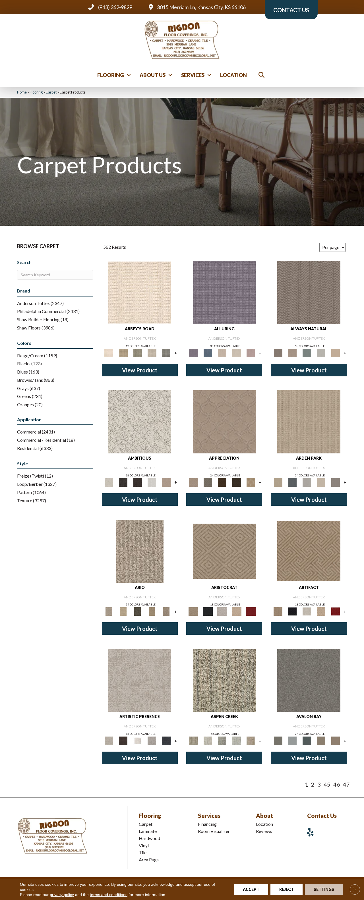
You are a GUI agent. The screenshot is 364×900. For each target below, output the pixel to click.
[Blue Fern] (306, 352)
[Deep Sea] (166, 740)
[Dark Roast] (137, 482)
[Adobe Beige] (140, 550)
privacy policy (62, 894)
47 (346, 784)
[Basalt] (222, 352)
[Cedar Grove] (224, 680)
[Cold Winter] (152, 740)
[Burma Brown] (123, 740)
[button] (129, 75)
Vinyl (144, 845)
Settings (324, 889)
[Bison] (222, 482)
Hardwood (149, 838)
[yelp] (312, 832)
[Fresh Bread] (166, 482)
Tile (142, 852)
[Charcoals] (123, 482)
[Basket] (292, 352)
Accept (251, 889)
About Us (153, 75)
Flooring (110, 75)
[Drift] (321, 482)
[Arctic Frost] (207, 482)
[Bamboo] (123, 352)
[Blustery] (321, 352)
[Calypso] (292, 740)
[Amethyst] (224, 292)
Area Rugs (149, 859)
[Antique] (123, 611)
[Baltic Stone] (139, 680)
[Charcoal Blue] (306, 740)
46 (336, 784)
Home (22, 92)
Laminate (148, 831)
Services (192, 75)
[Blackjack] (207, 611)
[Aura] (139, 292)
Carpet (51, 92)
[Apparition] (137, 611)
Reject (286, 889)
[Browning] (236, 482)
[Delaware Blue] (166, 352)
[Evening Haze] (335, 482)
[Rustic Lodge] (251, 740)
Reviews (264, 831)
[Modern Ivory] (207, 740)
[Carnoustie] (251, 482)
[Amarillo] (224, 421)
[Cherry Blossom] (251, 611)
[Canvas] (139, 421)
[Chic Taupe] (152, 352)
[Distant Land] (335, 740)
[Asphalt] (308, 680)
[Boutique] (335, 352)
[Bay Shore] (152, 611)
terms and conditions (108, 894)
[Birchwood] (224, 550)
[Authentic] (308, 421)
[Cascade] (222, 611)
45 (327, 784)
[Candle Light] (137, 740)
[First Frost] (152, 482)
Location (233, 75)
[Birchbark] (236, 352)
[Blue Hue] (292, 482)
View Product (140, 370)
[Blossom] (251, 352)
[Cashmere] (236, 611)
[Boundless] (137, 352)
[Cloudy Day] (306, 482)
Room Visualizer (214, 831)
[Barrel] (308, 292)
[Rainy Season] (236, 740)
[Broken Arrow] (166, 611)
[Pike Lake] (222, 740)
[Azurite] (207, 352)
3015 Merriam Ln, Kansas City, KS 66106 (201, 7)
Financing (207, 824)
